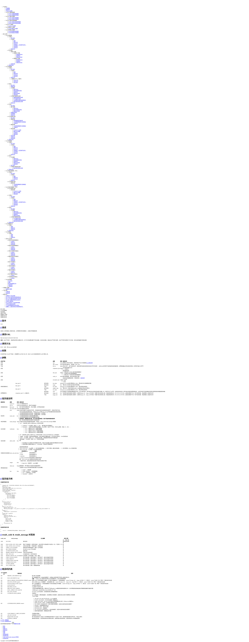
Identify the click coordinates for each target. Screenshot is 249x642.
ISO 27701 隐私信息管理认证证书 (13, 298)
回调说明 (15, 92)
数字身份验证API (12, 283)
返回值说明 (5, 634)
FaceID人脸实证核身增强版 (14, 21)
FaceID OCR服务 (12, 25)
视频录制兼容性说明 (18, 97)
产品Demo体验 (9, 10)
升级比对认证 (19, 57)
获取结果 (15, 134)
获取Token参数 (16, 131)
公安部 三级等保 (9, 301)
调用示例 (13, 86)
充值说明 (8, 293)
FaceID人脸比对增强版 (13, 19)
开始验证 (15, 132)
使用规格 (13, 113)
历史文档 (15, 82)
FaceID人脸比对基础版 (13, 17)
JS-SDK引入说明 (17, 130)
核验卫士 (13, 227)
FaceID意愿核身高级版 (13, 31)
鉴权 (14, 40)
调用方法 (5, 630)
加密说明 (13, 63)
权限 (4, 631)
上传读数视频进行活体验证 (19, 121)
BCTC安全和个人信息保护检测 (13, 302)
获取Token (15, 89)
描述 (4, 627)
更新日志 (13, 48)
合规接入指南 (9, 289)
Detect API (15, 80)
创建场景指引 (14, 112)
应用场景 (8, 9)
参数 (4, 632)
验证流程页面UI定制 (18, 101)
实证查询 (15, 46)
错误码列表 (5, 638)
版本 (4, 626)
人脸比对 (15, 123)
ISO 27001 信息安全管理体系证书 (13, 297)
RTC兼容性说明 (17, 98)
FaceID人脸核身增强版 (13, 15)
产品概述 (8, 8)
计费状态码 (10, 65)
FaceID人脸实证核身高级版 (14, 23)
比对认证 (15, 43)
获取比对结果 (16, 93)
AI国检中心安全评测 (10, 295)
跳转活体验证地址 (17, 90)
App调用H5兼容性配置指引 (19, 100)
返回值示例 (5, 635)
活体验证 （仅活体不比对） (19, 44)
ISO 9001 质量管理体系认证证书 (13, 299)
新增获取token (19, 59)
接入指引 (13, 38)
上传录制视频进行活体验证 (19, 126)
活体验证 (18, 55)
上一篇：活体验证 (5, 619)
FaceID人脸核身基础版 (13, 13)
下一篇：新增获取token (6, 621)
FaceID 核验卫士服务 (13, 28)
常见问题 (13, 135)
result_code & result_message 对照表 (11, 637)
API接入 (13, 241)
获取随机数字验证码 (18, 120)
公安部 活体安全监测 (10, 303)
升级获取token (19, 54)
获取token (15, 42)
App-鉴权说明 (89, 362)
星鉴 (12, 236)
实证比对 (15, 47)
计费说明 (10, 286)
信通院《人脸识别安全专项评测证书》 (14, 306)
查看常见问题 (17, 623)
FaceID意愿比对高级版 (13, 32)
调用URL (5, 628)
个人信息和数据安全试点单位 (12, 305)
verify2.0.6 (15, 81)
